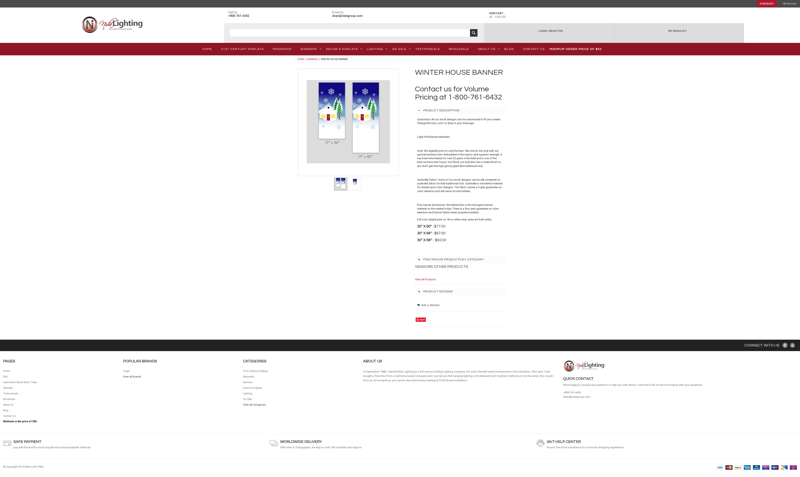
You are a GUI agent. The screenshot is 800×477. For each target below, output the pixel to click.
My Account (789, 3)
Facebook (785, 345)
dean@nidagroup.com (576, 396)
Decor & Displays (342, 49)
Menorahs (282, 49)
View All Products (425, 279)
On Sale (399, 49)
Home (301, 59)
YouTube (792, 345)
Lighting (375, 49)
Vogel (126, 371)
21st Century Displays (242, 49)
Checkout (767, 3)
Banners (309, 49)
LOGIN (542, 30)
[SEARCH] (474, 33)
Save (422, 319)
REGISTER (556, 30)
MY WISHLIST (677, 30)
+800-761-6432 (572, 392)
